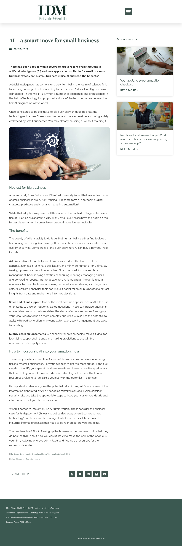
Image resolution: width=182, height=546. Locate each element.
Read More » (129, 90)
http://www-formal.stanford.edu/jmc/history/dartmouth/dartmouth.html (40, 454)
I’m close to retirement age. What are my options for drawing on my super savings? (143, 139)
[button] (128, 11)
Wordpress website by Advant (91, 538)
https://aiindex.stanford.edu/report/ (25, 459)
